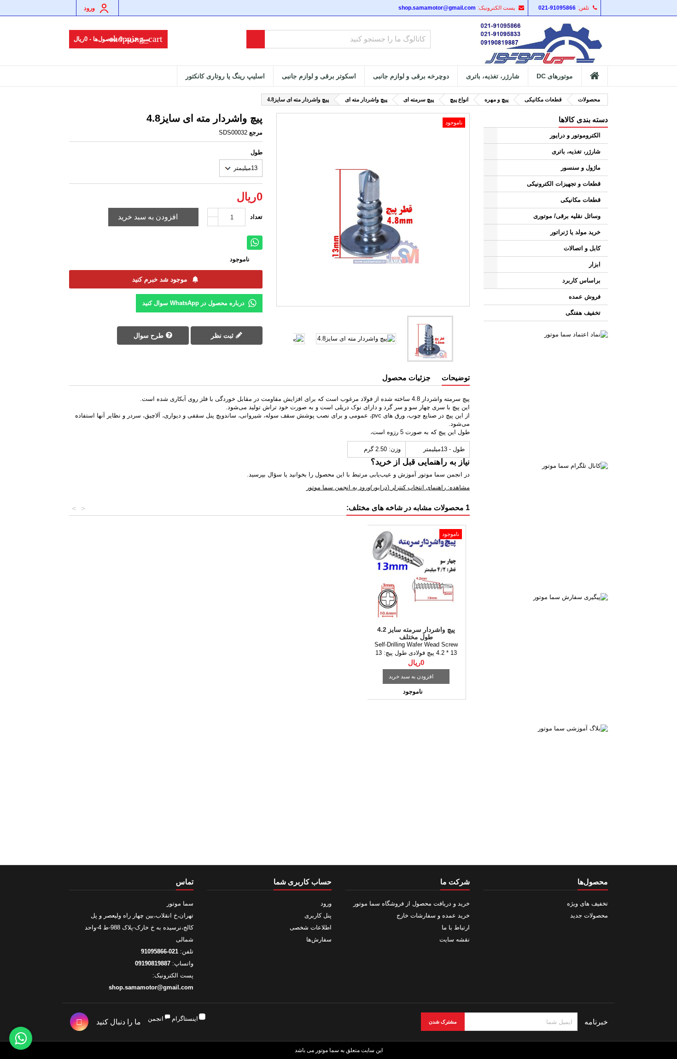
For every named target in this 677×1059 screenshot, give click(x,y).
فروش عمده (585, 296)
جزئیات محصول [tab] (406, 378)
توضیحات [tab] (456, 378)
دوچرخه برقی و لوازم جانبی (411, 76)
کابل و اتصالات (582, 248)
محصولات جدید (589, 915)
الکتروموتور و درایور (575, 135)
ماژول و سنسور (581, 167)
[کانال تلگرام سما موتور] (546, 524)
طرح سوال (149, 335)
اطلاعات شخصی (311, 927)
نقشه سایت (454, 939)
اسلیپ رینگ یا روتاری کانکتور (225, 76)
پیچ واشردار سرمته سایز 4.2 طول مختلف (416, 633)
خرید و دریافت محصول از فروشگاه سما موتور (411, 903)
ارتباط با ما (456, 927)
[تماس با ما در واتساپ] (20, 1038)
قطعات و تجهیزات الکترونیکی (564, 183)
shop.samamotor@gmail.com (437, 8)
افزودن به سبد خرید (154, 217)
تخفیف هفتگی (583, 312)
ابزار (595, 264)
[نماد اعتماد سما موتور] (546, 392)
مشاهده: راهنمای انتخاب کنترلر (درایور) (420, 487)
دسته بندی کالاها (583, 120)
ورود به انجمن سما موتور (338, 487)
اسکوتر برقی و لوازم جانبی (319, 76)
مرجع (256, 132)
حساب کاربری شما (303, 882)
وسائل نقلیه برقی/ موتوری (567, 215)
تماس (184, 882)
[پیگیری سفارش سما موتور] (546, 655)
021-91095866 (557, 8)
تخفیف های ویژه (587, 903)
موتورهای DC (555, 76)
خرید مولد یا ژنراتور (575, 232)
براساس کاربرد (581, 280)
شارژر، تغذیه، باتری (492, 76)
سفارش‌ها (319, 939)
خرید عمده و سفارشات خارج (433, 915)
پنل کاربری (318, 915)
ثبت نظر (223, 335)
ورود (326, 903)
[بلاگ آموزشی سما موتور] (546, 786)
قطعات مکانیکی (580, 199)
